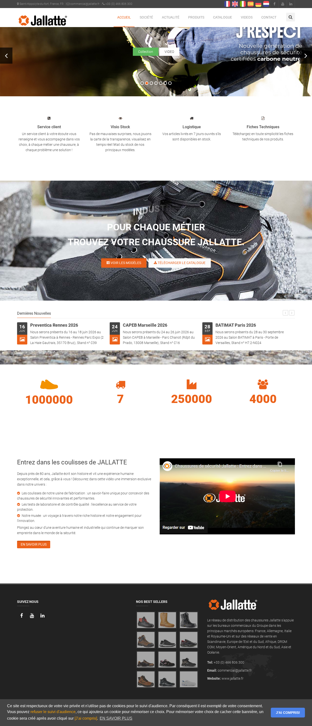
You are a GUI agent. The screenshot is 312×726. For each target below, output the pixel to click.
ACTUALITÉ (170, 17)
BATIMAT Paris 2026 (235, 325)
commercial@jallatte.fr (84, 4)
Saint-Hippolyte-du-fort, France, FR (41, 4)
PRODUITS (196, 17)
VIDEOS (247, 17)
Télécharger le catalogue (181, 263)
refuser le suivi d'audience (53, 712)
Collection (145, 52)
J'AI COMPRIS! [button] (288, 713)
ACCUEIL (124, 17)
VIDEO (169, 52)
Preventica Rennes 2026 (54, 325)
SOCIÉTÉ (146, 17)
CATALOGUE (222, 17)
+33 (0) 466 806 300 (118, 4)
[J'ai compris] (86, 718)
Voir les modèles (125, 263)
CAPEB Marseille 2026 (145, 325)
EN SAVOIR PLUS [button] (116, 718)
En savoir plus (34, 544)
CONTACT (268, 17)
